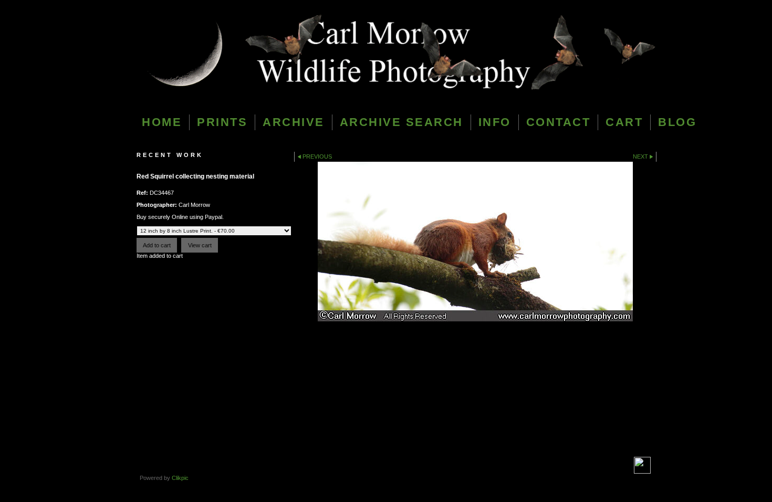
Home (162, 122)
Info (494, 122)
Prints (222, 122)
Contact (558, 122)
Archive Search (401, 122)
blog (677, 122)
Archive (294, 122)
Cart (624, 122)
